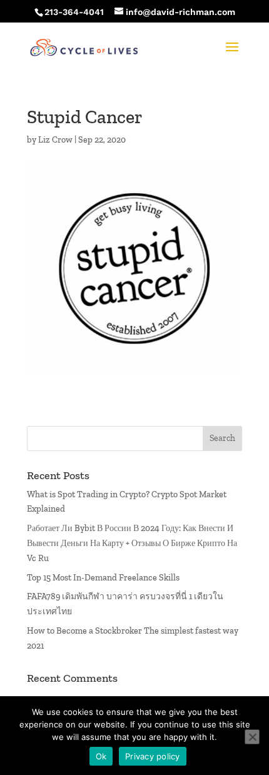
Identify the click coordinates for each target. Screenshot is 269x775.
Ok (101, 756)
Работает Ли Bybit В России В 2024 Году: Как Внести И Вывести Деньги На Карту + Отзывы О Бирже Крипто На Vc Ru (132, 543)
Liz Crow (55, 139)
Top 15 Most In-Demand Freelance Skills (103, 577)
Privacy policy (152, 756)
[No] (252, 736)
